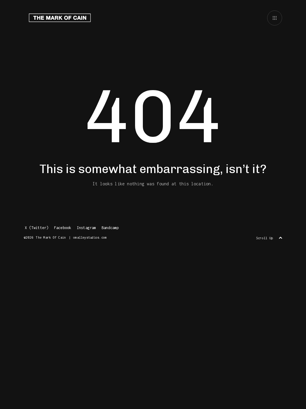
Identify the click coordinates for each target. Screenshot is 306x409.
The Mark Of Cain (51, 237)
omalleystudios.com (90, 237)
